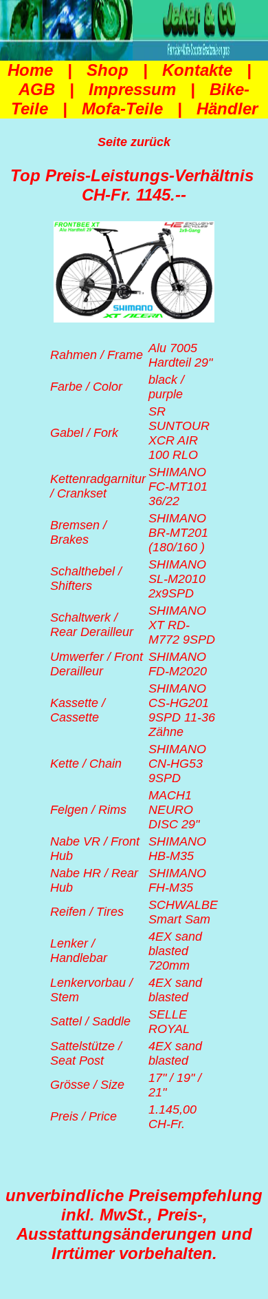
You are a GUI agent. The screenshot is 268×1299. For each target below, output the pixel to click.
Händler (227, 108)
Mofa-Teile (122, 108)
